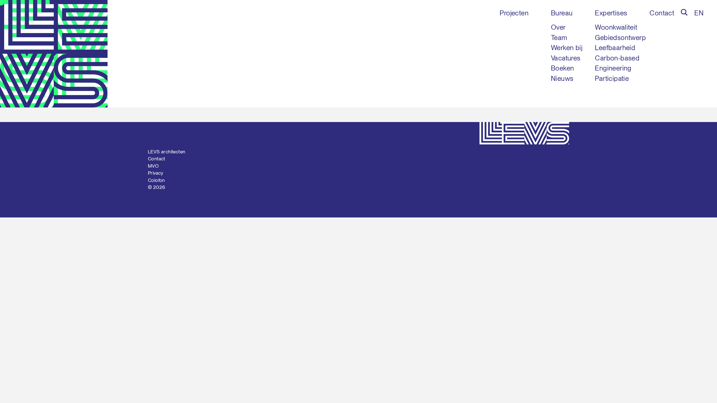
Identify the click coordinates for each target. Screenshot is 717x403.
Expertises (611, 13)
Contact (662, 13)
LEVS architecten (166, 151)
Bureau (561, 13)
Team (559, 38)
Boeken (562, 68)
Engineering (613, 68)
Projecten (514, 13)
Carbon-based (617, 58)
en (699, 13)
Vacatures (566, 58)
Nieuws (562, 78)
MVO (153, 166)
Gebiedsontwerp (620, 38)
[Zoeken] (684, 12)
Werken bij (566, 48)
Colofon (156, 180)
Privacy (156, 173)
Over (558, 27)
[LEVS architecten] (54, 53)
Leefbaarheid (615, 48)
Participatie (612, 78)
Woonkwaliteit (616, 27)
